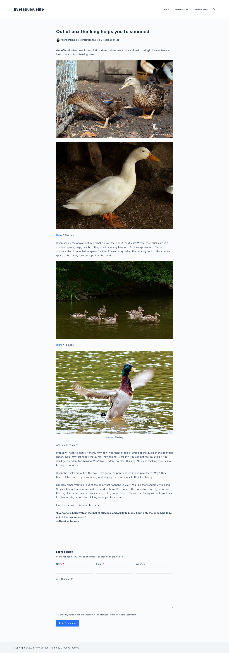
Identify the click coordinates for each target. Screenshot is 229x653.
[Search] (214, 9)
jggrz (59, 344)
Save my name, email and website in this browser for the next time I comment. (98, 614)
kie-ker (109, 437)
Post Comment (67, 623)
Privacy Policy (183, 9)
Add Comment (65, 579)
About (167, 9)
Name (60, 563)
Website (140, 563)
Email (100, 563)
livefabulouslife (29, 9)
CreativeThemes (70, 647)
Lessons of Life (111, 40)
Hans (59, 235)
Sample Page (201, 9)
